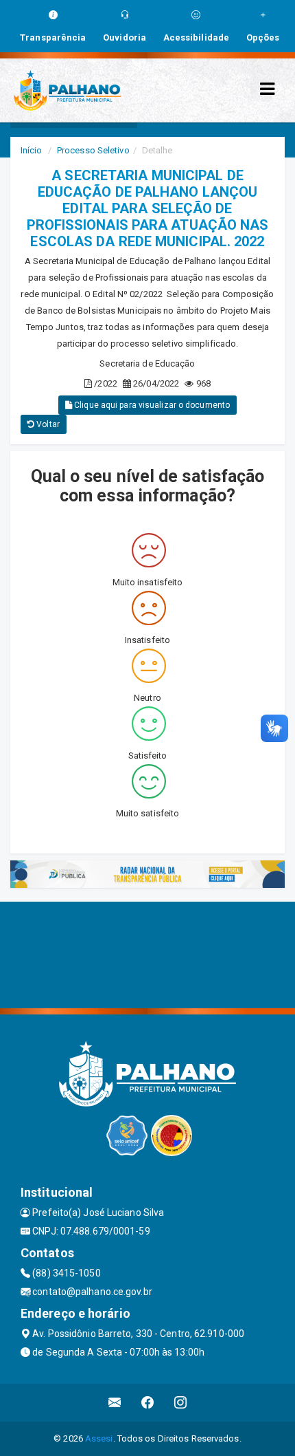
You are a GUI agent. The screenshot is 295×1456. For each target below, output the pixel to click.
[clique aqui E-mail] (115, 1403)
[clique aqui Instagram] (181, 1403)
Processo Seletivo (93, 150)
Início (32, 150)
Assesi (99, 1438)
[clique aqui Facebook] (148, 1403)
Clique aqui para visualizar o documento (151, 405)
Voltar (47, 424)
